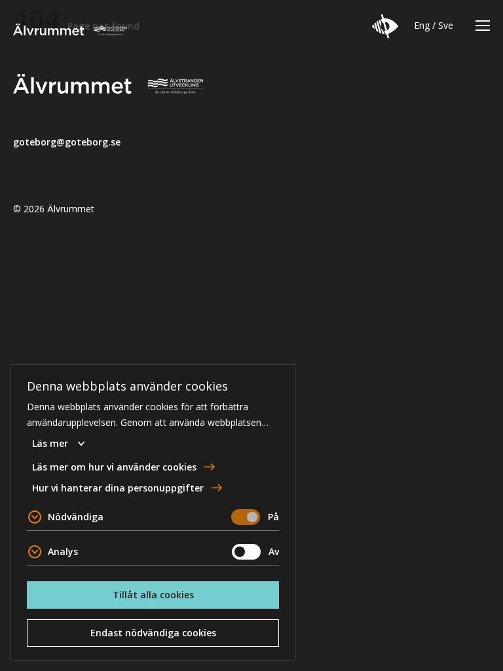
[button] (385, 26)
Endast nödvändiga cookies (153, 632)
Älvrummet (70, 29)
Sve (445, 25)
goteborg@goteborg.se (67, 142)
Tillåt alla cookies (153, 594)
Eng (422, 25)
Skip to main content (55, 10)
